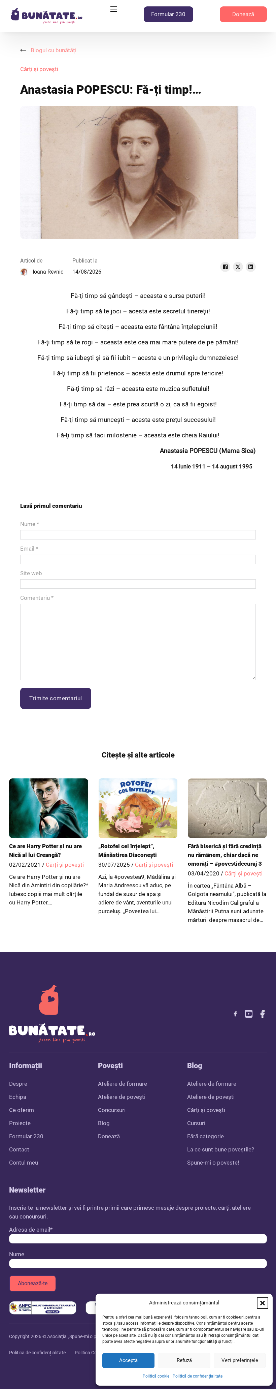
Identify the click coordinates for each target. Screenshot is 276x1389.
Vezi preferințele (239, 1360)
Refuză (184, 1360)
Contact (19, 1149)
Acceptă (128, 1360)
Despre (18, 1083)
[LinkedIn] (251, 267)
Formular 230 (168, 14)
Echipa (17, 1096)
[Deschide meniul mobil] (113, 9)
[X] (238, 267)
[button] (262, 1303)
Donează (243, 14)
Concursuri (112, 1110)
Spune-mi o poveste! (213, 1162)
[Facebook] (225, 267)
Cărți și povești (39, 69)
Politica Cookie (90, 1352)
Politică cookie (156, 1376)
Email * (29, 548)
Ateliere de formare (122, 1083)
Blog (104, 1123)
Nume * (29, 524)
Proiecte (20, 1123)
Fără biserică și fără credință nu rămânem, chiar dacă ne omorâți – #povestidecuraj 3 (225, 855)
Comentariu (37, 597)
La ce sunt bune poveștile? (220, 1149)
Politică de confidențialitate (197, 1376)
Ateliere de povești (121, 1096)
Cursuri (196, 1123)
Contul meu (23, 1162)
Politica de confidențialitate (37, 1352)
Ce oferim (21, 1110)
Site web (31, 573)
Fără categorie (205, 1136)
